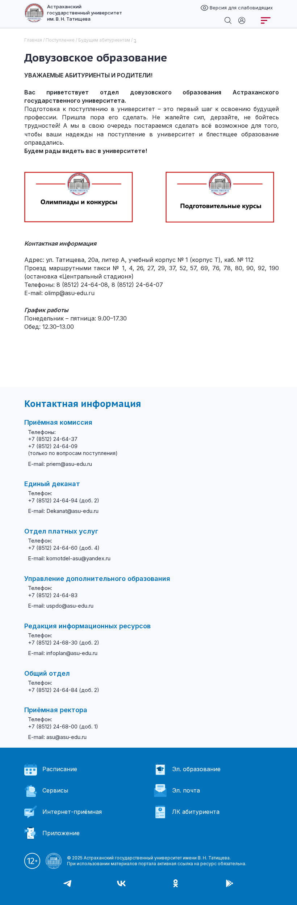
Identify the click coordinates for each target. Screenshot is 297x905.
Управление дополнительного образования (97, 578)
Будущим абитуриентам (104, 40)
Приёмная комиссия (58, 422)
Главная (33, 40)
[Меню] (266, 20)
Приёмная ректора (55, 710)
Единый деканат (52, 484)
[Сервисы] (241, 20)
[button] (7, 894)
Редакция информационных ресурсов (87, 626)
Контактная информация (82, 403)
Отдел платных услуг (61, 531)
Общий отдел (47, 673)
